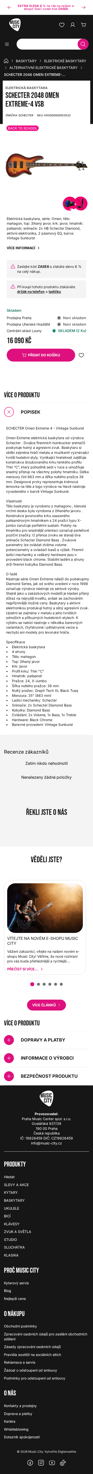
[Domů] (6, 61)
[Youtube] (52, 1463)
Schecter (19, 115)
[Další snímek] (83, 7)
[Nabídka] (8, 44)
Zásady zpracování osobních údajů (32, 1347)
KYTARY (11, 1192)
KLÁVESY (12, 1224)
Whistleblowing (16, 1429)
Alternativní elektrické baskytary (43, 67)
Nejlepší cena (15, 1298)
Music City (35, 1451)
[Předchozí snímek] (9, 7)
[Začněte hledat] (83, 44)
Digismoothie (67, 1451)
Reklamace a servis (19, 1362)
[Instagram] (41, 1463)
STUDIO (10, 1239)
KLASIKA (11, 1255)
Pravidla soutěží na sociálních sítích (32, 1354)
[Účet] (72, 24)
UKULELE (11, 1208)
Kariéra (9, 1421)
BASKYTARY (26, 61)
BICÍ (7, 1216)
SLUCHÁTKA (14, 1247)
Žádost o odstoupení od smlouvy (30, 1370)
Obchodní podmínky (20, 1326)
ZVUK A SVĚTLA (17, 1231)
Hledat (9, 1177)
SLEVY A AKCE (16, 1185)
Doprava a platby (18, 1414)
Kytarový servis (16, 1283)
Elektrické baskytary (65, 61)
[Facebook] (30, 1463)
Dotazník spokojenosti (22, 1437)
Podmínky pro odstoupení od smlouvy (34, 1378)
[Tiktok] (63, 1463)
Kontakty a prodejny (20, 1406)
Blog (7, 1291)
